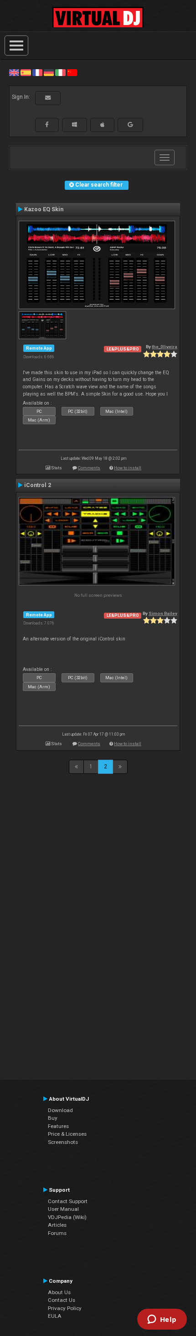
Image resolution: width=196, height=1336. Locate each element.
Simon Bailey (163, 613)
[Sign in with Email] (48, 98)
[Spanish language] (26, 72)
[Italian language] (60, 72)
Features (58, 1126)
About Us (59, 1292)
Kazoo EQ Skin (43, 209)
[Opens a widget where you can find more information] (162, 1320)
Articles (57, 1225)
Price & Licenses (67, 1134)
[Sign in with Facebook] (47, 125)
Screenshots (63, 1142)
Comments (89, 467)
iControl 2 (37, 485)
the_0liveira (164, 346)
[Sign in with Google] (130, 125)
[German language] (49, 72)
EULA (55, 1316)
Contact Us (61, 1300)
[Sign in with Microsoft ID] (74, 125)
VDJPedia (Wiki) (67, 1217)
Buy (52, 1118)
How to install (127, 467)
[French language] (37, 72)
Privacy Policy (65, 1308)
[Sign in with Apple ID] (102, 125)
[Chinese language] (72, 72)
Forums (57, 1233)
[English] (14, 72)
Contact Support (68, 1201)
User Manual (63, 1209)
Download (60, 1110)
